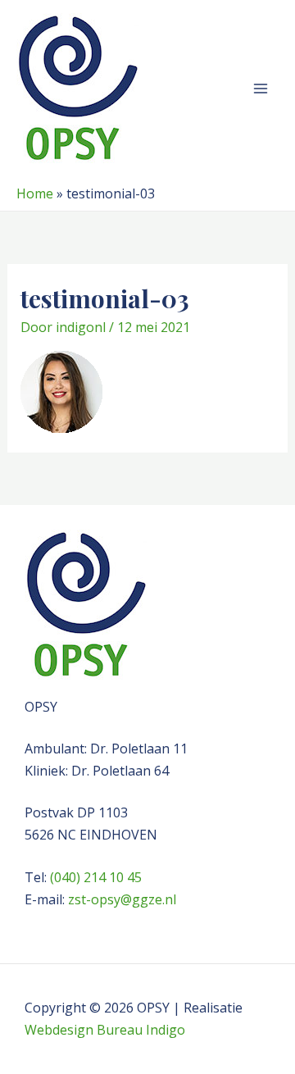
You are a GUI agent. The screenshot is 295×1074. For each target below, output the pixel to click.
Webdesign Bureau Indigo (105, 1030)
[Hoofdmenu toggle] (261, 89)
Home (34, 193)
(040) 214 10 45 (96, 877)
